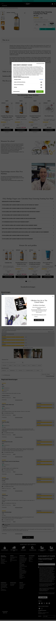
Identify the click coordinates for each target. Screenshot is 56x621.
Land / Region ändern (39, 320)
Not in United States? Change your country (39, 314)
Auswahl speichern (32, 91)
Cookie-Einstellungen (16, 91)
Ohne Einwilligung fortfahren (40, 63)
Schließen (52, 296)
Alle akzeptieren (39, 91)
